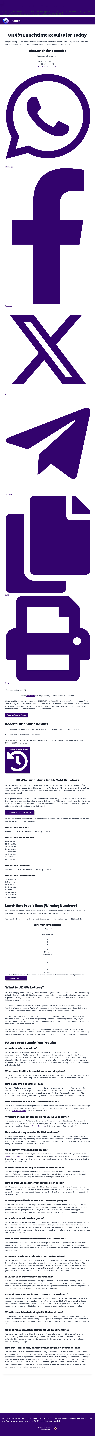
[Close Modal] (1, 2)
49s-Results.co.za (19, 1111)
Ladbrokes (16, 1156)
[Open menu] (91, 20)
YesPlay (8, 1156)
